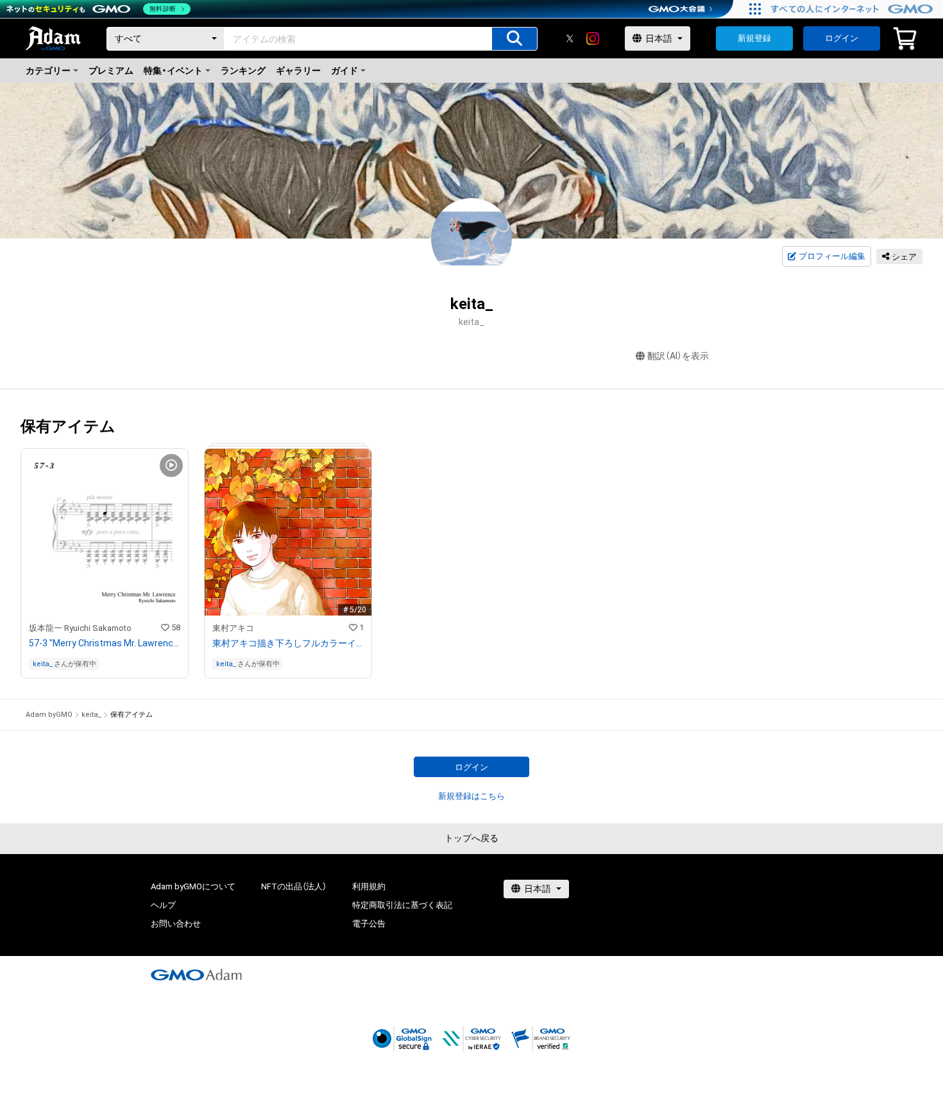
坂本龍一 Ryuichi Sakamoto (80, 628)
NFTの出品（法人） (294, 886)
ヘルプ (163, 905)
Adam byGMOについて (193, 886)
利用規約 (369, 886)
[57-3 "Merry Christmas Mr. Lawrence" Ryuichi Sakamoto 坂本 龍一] (104, 563)
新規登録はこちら (471, 796)
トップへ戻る (471, 838)
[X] (569, 38)
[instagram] (592, 38)
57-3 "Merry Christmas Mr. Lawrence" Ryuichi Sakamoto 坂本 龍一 (104, 643)
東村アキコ (233, 628)
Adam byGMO (49, 714)
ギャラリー (298, 70)
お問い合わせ (176, 923)
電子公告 (369, 923)
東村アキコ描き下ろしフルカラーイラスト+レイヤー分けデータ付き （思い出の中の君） (288, 643)
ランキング (243, 70)
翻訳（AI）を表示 (678, 356)
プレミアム (111, 70)
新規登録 (754, 38)
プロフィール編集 (832, 256)
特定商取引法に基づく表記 (402, 905)
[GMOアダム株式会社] (196, 974)
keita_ (43, 663)
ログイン (841, 38)
